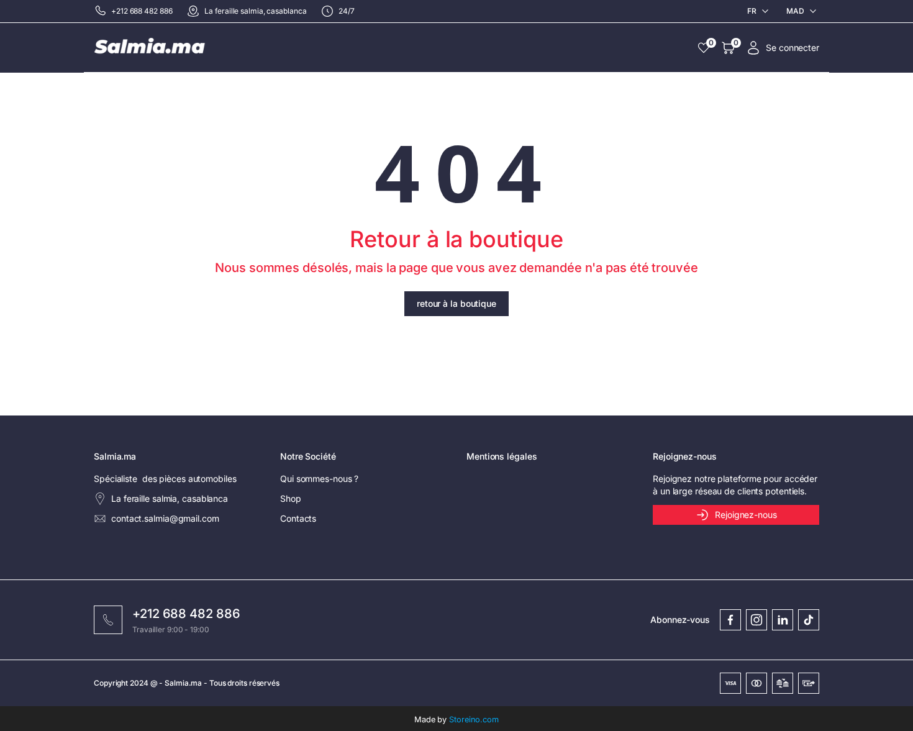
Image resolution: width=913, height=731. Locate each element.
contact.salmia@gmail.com (165, 518)
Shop (290, 498)
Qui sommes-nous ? (319, 478)
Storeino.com (474, 719)
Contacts (298, 518)
